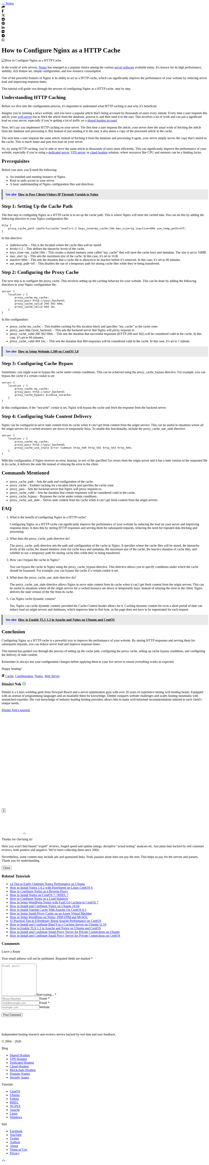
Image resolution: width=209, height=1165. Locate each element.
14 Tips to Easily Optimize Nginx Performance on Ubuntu (47, 884)
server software (124, 67)
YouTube (16, 1135)
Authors (15, 1142)
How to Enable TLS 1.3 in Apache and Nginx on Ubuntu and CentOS (55, 928)
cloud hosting (99, 152)
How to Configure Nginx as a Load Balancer (39, 898)
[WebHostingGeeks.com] (11, 1027)
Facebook (16, 1131)
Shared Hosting (20, 1055)
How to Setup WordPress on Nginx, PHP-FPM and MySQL (49, 917)
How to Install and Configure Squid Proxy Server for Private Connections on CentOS (65, 935)
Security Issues (19, 1077)
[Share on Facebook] (3, 11)
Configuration (24, 676)
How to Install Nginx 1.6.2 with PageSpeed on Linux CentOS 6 (51, 887)
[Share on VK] (3, 32)
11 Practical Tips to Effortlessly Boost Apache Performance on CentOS (55, 921)
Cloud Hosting (19, 1066)
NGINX (15, 1106)
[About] (4, 810)
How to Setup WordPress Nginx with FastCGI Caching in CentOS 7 (54, 902)
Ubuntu (15, 1095)
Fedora (14, 1098)
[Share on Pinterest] (3, 24)
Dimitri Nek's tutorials (16, 710)
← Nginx (8, 3)
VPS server (78, 152)
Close (6, 867)
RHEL (14, 1102)
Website (44, 1007)
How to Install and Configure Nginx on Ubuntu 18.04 (44, 906)
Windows (16, 1117)
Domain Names (20, 1073)
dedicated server (58, 152)
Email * (44, 1003)
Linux (14, 1113)
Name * (44, 998)
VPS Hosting (18, 1059)
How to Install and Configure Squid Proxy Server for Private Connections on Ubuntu (65, 932)
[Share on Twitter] (3, 15)
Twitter (14, 1138)
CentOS (15, 1091)
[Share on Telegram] (3, 36)
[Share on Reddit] (3, 20)
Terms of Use (18, 1149)
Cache (9, 676)
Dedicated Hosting (22, 1062)
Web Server (52, 676)
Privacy (15, 1153)
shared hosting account (102, 120)
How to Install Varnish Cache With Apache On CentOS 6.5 (48, 909)
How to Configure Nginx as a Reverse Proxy (39, 891)
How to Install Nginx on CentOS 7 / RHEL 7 (39, 895)
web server (25, 116)
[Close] (24, 833)
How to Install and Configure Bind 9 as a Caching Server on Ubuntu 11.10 (58, 924)
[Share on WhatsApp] (3, 40)
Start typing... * (46, 994)
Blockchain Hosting (23, 1070)
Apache (15, 1110)
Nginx (43, 67)
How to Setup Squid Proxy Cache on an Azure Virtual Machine (51, 913)
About (14, 1146)
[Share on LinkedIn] (3, 28)
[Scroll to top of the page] (4, 1161)
